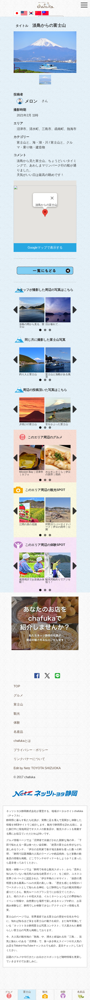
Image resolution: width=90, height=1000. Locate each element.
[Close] (52, 198)
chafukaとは (22, 740)
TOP (17, 686)
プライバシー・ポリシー (31, 750)
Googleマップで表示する (45, 247)
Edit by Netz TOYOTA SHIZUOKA (37, 768)
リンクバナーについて (29, 759)
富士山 (18, 704)
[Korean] (31, 13)
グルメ (18, 695)
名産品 (18, 731)
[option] (45, 52)
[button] (45, 213)
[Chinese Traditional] (45, 13)
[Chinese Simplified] (38, 13)
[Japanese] (17, 13)
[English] (24, 13)
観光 (17, 713)
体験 (17, 722)
